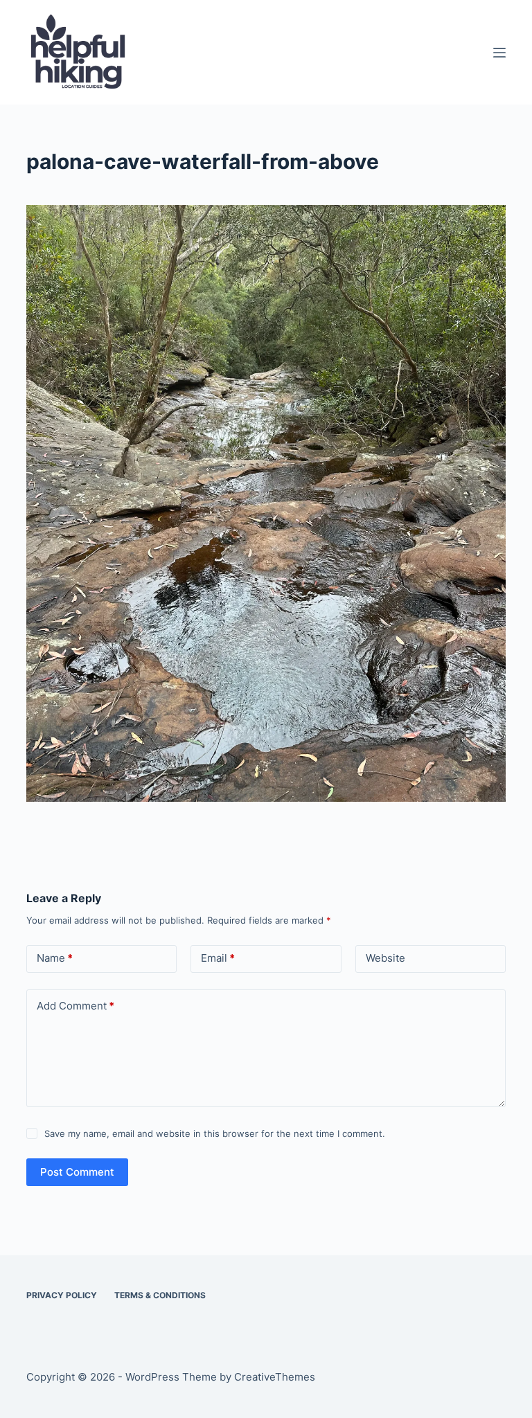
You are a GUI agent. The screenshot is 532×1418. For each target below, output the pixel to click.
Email (218, 957)
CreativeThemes (274, 1376)
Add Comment (75, 1005)
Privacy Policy (61, 1295)
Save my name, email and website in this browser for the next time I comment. (214, 1133)
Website (385, 957)
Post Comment (77, 1171)
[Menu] (499, 52)
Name (55, 957)
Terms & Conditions (160, 1295)
